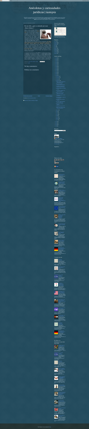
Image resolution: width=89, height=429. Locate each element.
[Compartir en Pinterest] (44, 61)
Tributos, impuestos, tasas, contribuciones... (62, 369)
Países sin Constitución (60, 259)
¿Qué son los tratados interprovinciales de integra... (60, 84)
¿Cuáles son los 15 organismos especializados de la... (60, 82)
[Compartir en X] (42, 61)
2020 (56, 66)
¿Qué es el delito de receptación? (62, 416)
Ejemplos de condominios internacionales (61, 323)
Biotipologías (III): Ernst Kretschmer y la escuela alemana (62, 248)
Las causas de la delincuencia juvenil (61, 401)
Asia (55, 46)
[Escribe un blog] (41, 61)
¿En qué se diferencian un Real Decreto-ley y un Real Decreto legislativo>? (62, 393)
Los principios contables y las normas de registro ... (60, 91)
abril (57, 115)
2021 (56, 65)
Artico (55, 45)
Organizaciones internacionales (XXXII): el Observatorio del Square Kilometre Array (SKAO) (62, 199)
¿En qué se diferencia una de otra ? (62, 377)
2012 (56, 123)
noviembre (57, 77)
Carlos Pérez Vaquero (58, 138)
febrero (57, 118)
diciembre (57, 76)
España (55, 49)
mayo (57, 114)
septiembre (58, 80)
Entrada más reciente (27, 96)
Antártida (55, 44)
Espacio (55, 48)
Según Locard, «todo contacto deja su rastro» (62, 267)
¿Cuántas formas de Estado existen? (62, 345)
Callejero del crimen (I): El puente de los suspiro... (60, 93)
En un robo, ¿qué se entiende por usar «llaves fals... (60, 102)
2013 (56, 121)
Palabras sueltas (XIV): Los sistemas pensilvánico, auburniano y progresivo (62, 216)
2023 (56, 62)
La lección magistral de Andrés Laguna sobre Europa (62, 207)
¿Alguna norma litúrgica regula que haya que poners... (60, 108)
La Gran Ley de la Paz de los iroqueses (62, 308)
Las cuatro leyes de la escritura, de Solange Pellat (62, 224)
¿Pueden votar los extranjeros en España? (62, 190)
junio (57, 112)
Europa (55, 50)
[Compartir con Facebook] (43, 61)
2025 (56, 59)
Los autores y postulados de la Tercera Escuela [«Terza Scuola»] (61, 284)
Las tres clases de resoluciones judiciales (62, 385)
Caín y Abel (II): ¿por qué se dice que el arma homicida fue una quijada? (62, 300)
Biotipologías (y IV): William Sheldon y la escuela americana (62, 292)
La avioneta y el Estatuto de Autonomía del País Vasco (60, 86)
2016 (56, 72)
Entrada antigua (49, 96)
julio (57, 111)
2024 (56, 60)
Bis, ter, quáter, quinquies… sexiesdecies (61, 276)
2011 (56, 124)
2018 (56, 69)
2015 (56, 73)
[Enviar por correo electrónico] (40, 61)
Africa (55, 41)
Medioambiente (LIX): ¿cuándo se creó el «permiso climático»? (62, 183)
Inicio (39, 96)
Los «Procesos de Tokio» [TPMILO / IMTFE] (61, 233)
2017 (56, 70)
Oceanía (55, 53)
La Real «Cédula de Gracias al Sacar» (61, 240)
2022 (56, 63)
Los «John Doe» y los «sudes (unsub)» (62, 315)
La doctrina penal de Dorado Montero (62, 175)
